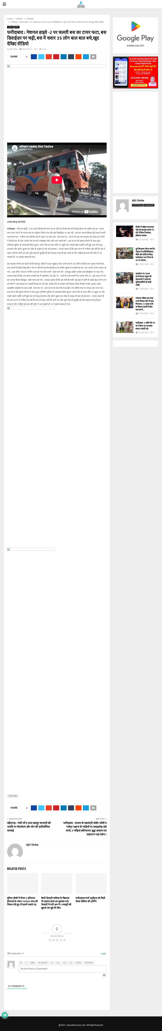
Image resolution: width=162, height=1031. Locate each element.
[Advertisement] (135, 142)
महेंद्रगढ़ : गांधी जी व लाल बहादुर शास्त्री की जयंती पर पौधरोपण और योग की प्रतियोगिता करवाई (29, 827)
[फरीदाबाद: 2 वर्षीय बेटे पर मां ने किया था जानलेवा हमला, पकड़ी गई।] (124, 327)
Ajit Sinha (14, 49)
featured (13, 796)
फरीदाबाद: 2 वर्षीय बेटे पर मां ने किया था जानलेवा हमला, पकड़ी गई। (145, 325)
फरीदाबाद (10, 27)
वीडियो (17, 27)
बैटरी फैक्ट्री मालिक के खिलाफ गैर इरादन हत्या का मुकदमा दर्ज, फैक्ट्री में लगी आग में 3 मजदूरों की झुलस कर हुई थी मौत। (56, 903)
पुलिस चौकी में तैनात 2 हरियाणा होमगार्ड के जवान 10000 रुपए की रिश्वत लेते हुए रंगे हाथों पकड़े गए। (22, 901)
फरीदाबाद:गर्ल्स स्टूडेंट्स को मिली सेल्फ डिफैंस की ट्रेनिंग (90, 900)
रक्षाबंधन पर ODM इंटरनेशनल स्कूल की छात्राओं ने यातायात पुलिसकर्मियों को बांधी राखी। (143, 279)
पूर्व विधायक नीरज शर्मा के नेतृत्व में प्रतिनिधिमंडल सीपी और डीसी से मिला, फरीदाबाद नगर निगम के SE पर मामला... (145, 254)
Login (103, 953)
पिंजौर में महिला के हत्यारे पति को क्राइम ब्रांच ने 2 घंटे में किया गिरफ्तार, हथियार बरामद (145, 231)
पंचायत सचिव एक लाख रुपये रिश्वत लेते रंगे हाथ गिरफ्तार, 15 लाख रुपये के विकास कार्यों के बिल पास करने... (145, 304)
